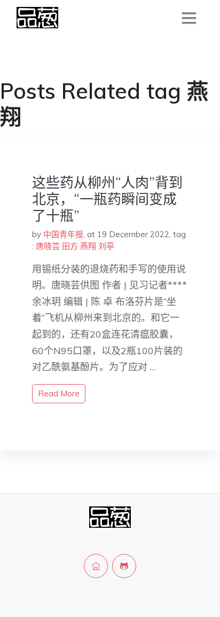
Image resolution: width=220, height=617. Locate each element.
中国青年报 (63, 234)
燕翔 (88, 246)
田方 (70, 246)
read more (59, 393)
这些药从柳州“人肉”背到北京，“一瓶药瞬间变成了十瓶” (107, 199)
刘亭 (106, 246)
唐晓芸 (48, 246)
